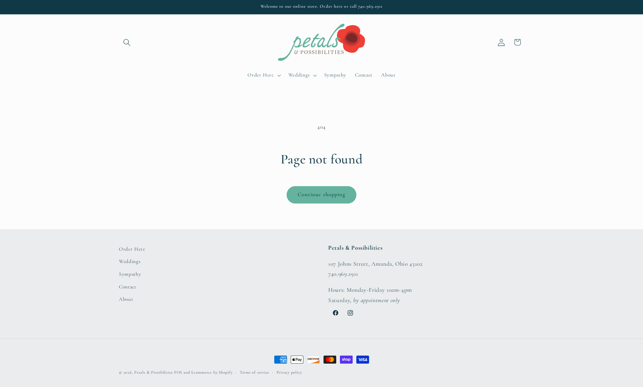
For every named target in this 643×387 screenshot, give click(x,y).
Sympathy (130, 274)
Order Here (132, 249)
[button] (127, 42)
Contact (127, 287)
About (126, 299)
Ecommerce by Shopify (211, 372)
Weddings (129, 261)
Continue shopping (322, 194)
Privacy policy (289, 372)
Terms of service (254, 372)
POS (178, 372)
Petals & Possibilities (153, 372)
